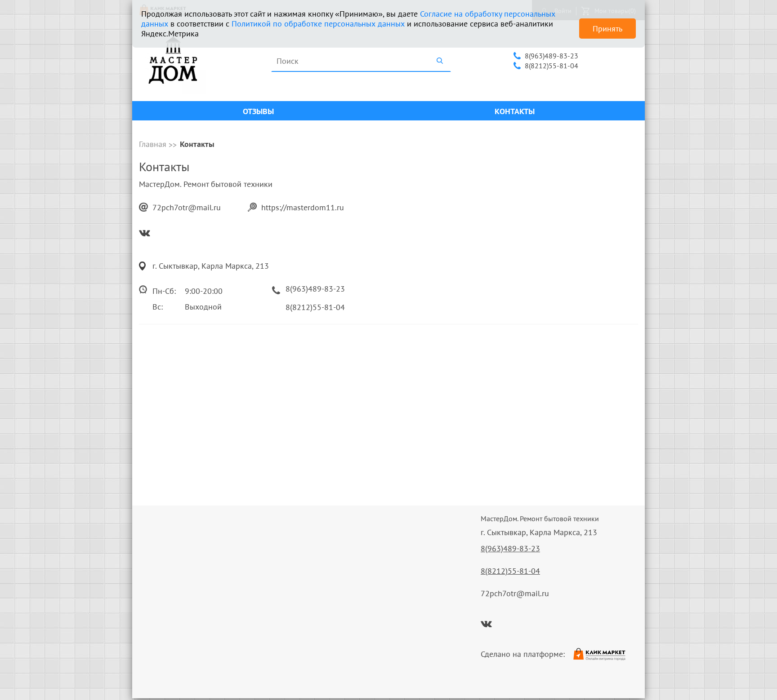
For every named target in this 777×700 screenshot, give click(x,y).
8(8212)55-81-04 (551, 65)
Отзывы (258, 111)
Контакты (515, 111)
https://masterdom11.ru (302, 207)
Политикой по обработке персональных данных (318, 23)
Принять (607, 28)
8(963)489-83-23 (551, 55)
